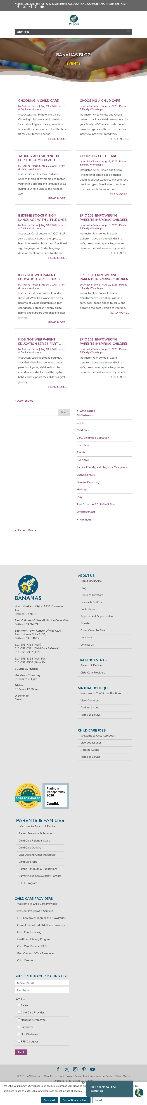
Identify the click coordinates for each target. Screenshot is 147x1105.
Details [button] (99, 1100)
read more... (57, 139)
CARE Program (28, 883)
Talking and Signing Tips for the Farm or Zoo (40, 158)
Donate (85, 623)
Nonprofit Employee (33, 1020)
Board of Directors (91, 595)
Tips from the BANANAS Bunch (97, 504)
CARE (80, 423)
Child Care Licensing (29, 932)
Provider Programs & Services (35, 911)
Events (81, 452)
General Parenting (88, 482)
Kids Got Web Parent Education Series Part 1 (39, 341)
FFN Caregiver (29, 1041)
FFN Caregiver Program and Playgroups (41, 918)
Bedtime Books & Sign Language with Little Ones (42, 217)
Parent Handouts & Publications (38, 869)
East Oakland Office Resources (37, 855)
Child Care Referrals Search (35, 840)
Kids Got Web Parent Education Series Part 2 (39, 277)
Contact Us (87, 644)
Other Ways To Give (92, 630)
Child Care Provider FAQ (32, 946)
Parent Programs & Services (35, 833)
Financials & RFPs (91, 602)
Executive (83, 460)
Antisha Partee (30, 106)
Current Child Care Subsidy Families (40, 876)
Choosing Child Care (98, 156)
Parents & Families (91, 665)
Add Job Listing (89, 707)
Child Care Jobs (28, 862)
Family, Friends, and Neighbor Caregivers (102, 467)
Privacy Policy (73, 1076)
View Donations (90, 700)
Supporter (27, 1027)
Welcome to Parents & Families (38, 826)
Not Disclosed (29, 1034)
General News (86, 475)
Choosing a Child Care (38, 101)
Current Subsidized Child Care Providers (41, 925)
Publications (87, 609)
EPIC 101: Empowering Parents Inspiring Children (104, 217)
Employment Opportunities (96, 616)
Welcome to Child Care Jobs (97, 735)
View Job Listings (90, 742)
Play (79, 497)
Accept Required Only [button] (75, 1100)
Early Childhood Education (93, 438)
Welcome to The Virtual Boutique (100, 693)
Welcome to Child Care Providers (37, 904)
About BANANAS (91, 581)
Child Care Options (30, 847)
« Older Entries (24, 401)
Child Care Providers (92, 672)
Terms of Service (90, 714)
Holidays (82, 490)
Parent (25, 1005)
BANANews (85, 415)
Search (64, 412)
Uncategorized (86, 512)
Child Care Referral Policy (97, 1076)
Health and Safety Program (34, 939)
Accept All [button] (49, 1100)
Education (83, 445)
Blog (83, 588)
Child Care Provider (32, 1012)
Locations (86, 637)
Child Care (83, 430)
